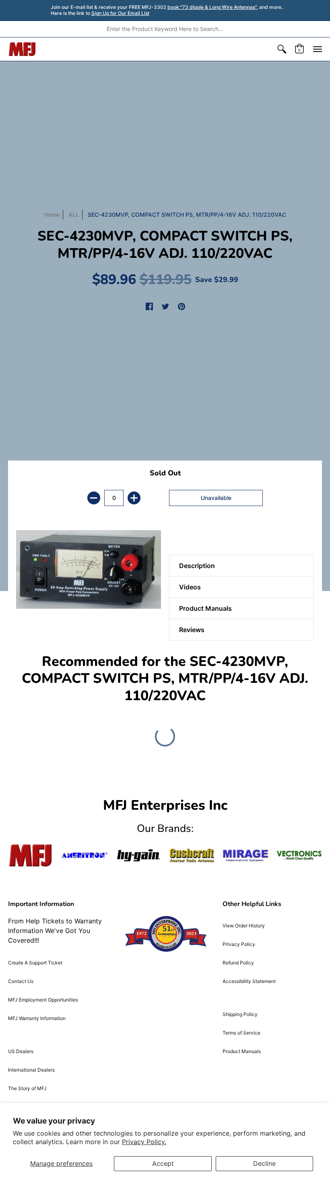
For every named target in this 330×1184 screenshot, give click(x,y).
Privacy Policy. (144, 1142)
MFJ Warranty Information (37, 1018)
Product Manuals (242, 1051)
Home (52, 214)
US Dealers (20, 1051)
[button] (282, 49)
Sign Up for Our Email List (120, 13)
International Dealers (31, 1070)
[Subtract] (93, 497)
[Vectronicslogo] (299, 855)
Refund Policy (238, 963)
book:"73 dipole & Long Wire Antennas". (212, 7)
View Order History (244, 926)
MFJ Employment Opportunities (43, 1000)
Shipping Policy (240, 1014)
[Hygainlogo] (138, 855)
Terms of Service (241, 1033)
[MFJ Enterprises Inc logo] (22, 49)
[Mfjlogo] (31, 855)
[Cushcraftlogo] (191, 855)
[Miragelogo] (245, 855)
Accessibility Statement (249, 981)
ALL (73, 214)
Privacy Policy (239, 944)
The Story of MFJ (27, 1088)
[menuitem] (282, 49)
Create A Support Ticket (35, 963)
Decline (264, 1163)
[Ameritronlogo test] (84, 855)
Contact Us (20, 981)
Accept (163, 1163)
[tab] (183, 534)
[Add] (134, 497)
